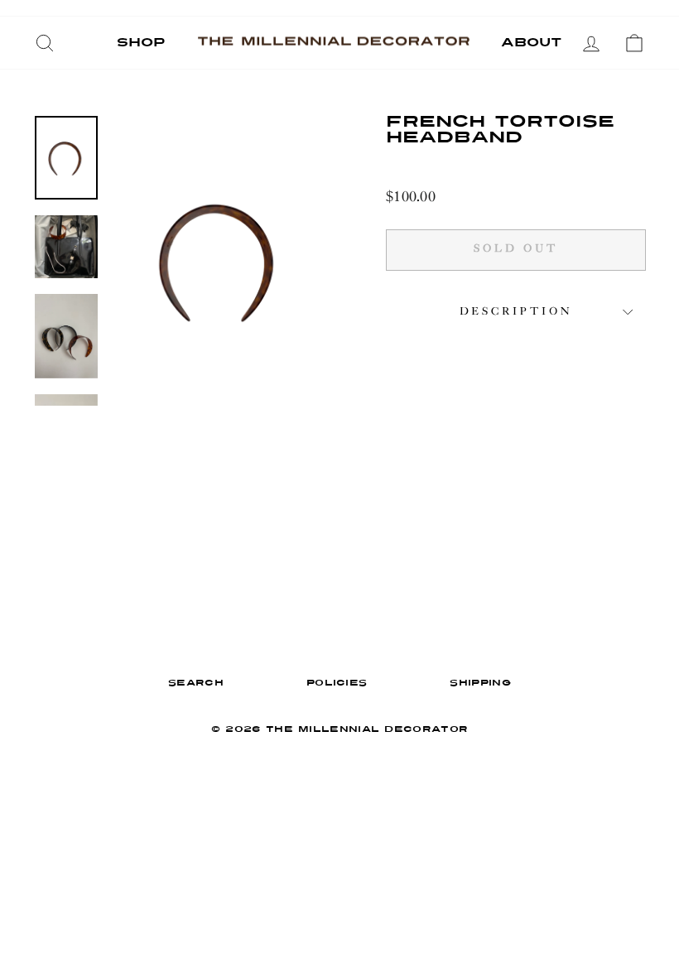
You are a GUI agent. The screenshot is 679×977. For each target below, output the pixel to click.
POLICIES (336, 683)
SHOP (141, 42)
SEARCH (196, 683)
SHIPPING (480, 683)
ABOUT (531, 42)
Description (516, 312)
